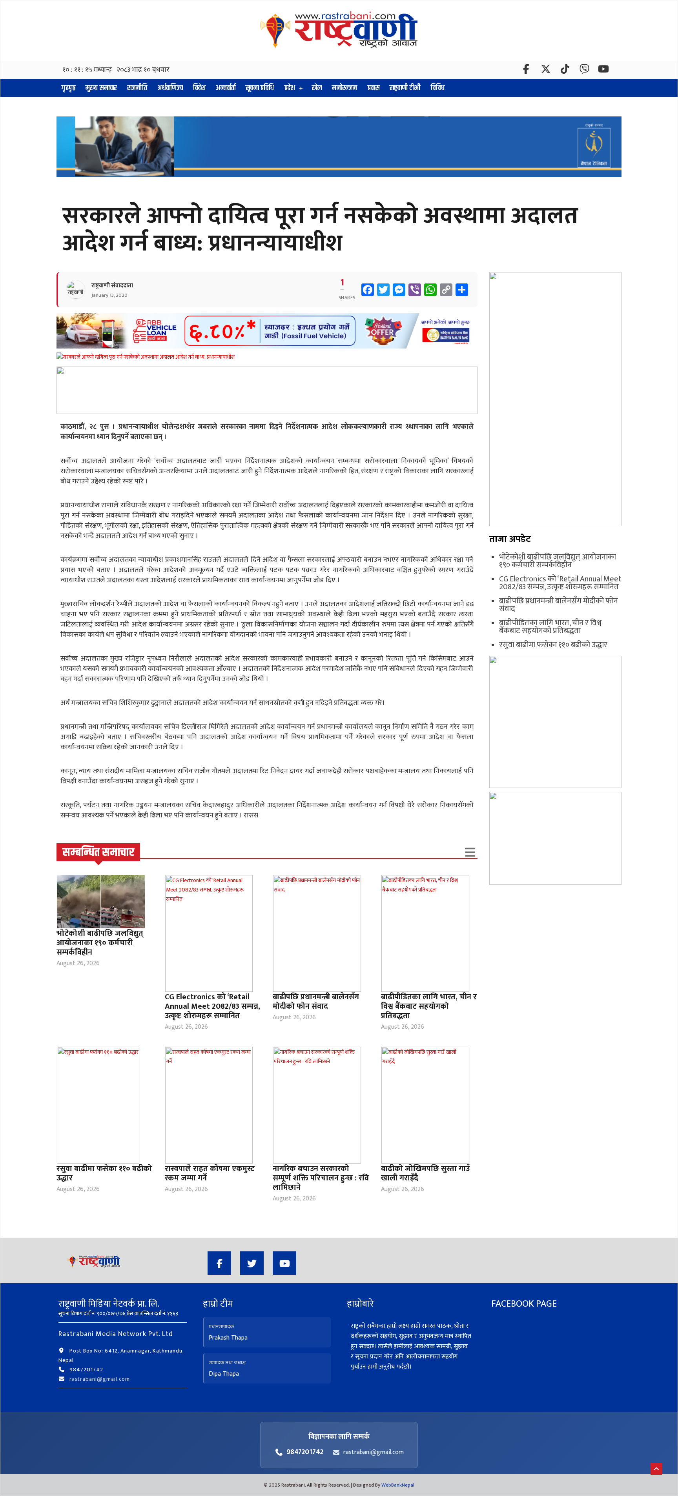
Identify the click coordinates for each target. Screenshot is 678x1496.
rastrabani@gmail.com (99, 1378)
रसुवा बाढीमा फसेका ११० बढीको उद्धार (104, 1173)
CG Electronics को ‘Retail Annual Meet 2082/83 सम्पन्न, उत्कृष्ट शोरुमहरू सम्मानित (212, 1006)
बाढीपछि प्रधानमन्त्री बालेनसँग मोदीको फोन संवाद (316, 1001)
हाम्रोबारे (360, 1304)
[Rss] (604, 70)
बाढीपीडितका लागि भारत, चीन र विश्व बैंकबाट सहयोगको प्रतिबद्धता (429, 1006)
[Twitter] (546, 70)
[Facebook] (527, 70)
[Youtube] (284, 1263)
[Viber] (585, 70)
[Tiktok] (565, 70)
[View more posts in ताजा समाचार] (470, 852)
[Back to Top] (656, 1469)
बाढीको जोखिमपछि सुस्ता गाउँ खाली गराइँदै (425, 1173)
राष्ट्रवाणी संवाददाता (112, 285)
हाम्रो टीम (218, 1304)
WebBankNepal (397, 1485)
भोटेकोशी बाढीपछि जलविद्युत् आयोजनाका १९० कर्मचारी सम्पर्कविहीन (99, 943)
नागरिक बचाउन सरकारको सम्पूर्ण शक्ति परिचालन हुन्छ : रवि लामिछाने (321, 1178)
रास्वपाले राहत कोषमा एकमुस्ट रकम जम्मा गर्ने (210, 1173)
